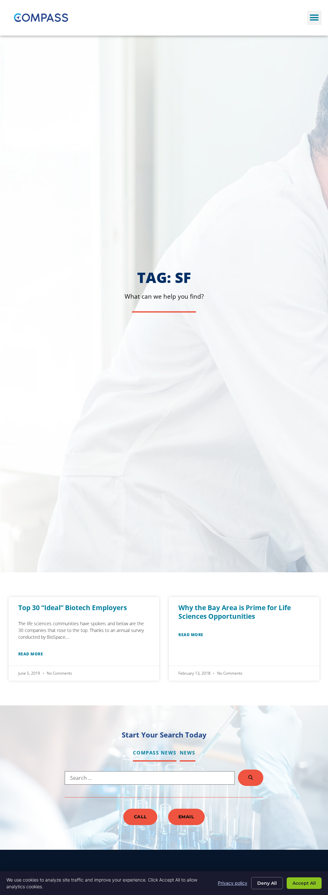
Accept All (304, 883)
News (187, 752)
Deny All (267, 883)
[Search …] (150, 778)
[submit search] (250, 778)
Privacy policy (232, 883)
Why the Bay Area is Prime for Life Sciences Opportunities (234, 612)
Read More (30, 654)
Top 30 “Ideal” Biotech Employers (72, 607)
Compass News (154, 752)
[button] (314, 18)
